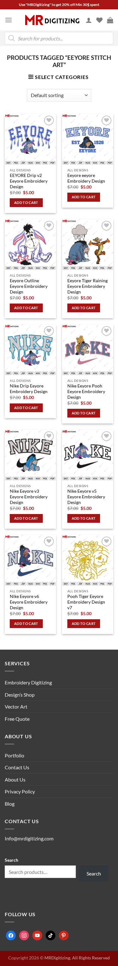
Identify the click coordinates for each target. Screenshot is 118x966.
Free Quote (17, 719)
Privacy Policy (20, 791)
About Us (15, 779)
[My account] (89, 20)
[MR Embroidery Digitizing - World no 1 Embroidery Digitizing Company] (52, 20)
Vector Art (16, 706)
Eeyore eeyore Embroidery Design (86, 178)
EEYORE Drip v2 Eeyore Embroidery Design (29, 181)
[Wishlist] (99, 20)
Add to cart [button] (26, 202)
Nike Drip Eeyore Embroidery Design (29, 388)
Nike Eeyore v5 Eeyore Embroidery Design (86, 497)
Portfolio (14, 755)
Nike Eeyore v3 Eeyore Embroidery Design (29, 497)
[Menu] (8, 20)
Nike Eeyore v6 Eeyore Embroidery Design (29, 602)
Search (11, 860)
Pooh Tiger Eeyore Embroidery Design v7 (86, 602)
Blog (9, 804)
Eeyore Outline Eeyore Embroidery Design (29, 286)
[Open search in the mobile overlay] (59, 38)
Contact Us (17, 767)
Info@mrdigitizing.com (29, 838)
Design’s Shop (20, 695)
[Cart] (110, 20)
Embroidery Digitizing (28, 682)
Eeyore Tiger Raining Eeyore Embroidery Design (87, 286)
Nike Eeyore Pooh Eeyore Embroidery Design (86, 391)
